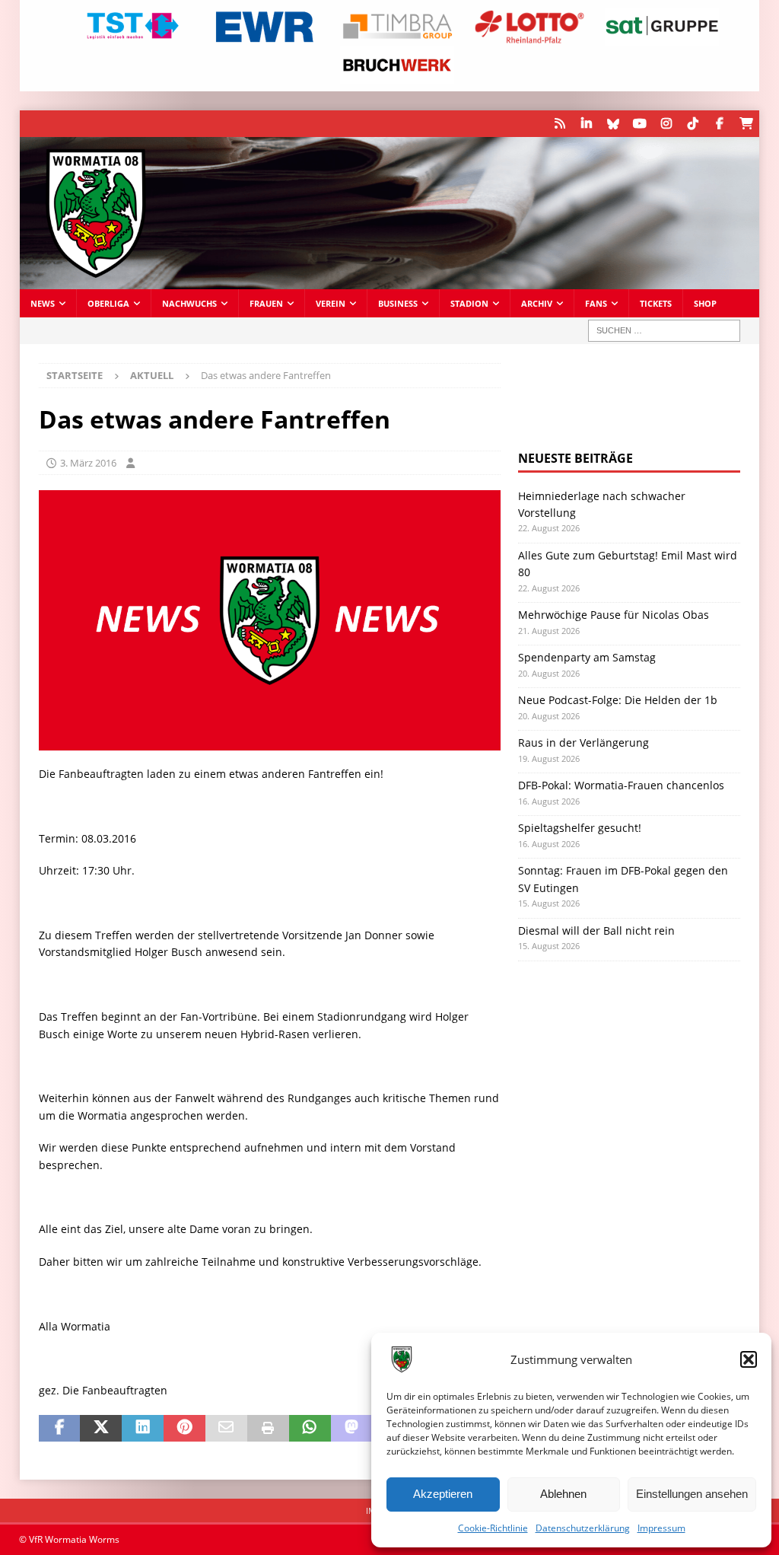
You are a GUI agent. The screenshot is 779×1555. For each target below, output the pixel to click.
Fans (596, 303)
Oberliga (108, 303)
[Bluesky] (612, 123)
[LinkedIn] (586, 123)
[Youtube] (639, 123)
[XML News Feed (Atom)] (559, 123)
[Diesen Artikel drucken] (268, 1428)
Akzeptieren (442, 1493)
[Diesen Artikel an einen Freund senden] (226, 1428)
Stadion (469, 303)
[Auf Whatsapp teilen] (310, 1428)
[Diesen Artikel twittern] (101, 1428)
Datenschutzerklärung (583, 1528)
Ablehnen (563, 1493)
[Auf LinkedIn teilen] (143, 1428)
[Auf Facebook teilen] (60, 1428)
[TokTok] (692, 123)
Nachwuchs (189, 303)
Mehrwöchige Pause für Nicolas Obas (613, 614)
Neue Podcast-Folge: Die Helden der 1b (617, 700)
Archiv (536, 303)
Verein (330, 303)
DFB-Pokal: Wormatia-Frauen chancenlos (621, 785)
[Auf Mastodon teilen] (352, 1428)
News (42, 303)
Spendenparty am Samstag (587, 657)
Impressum (661, 1528)
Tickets (656, 303)
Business (398, 303)
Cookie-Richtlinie (493, 1528)
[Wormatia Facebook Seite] (719, 123)
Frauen (266, 303)
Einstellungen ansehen (692, 1493)
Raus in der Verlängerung (583, 742)
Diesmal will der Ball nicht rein (596, 930)
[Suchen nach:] (664, 331)
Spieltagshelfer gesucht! (579, 828)
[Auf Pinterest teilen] (184, 1428)
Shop (705, 303)
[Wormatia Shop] (746, 123)
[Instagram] (666, 123)
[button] (748, 1359)
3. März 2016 (88, 463)
